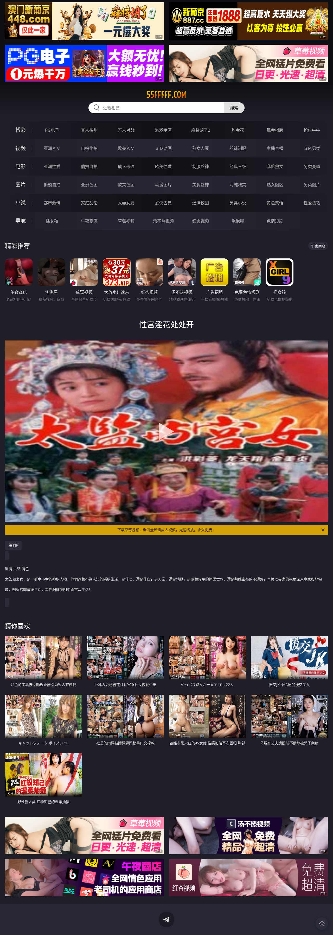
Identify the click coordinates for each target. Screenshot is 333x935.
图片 (20, 184)
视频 (20, 148)
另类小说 (237, 203)
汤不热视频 (163, 221)
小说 (20, 202)
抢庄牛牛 (312, 130)
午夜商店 (89, 221)
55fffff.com (166, 94)
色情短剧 (275, 221)
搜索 (234, 108)
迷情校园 (200, 203)
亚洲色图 (89, 185)
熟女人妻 (200, 148)
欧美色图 (126, 185)
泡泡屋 (238, 221)
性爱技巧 (312, 203)
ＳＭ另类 (312, 148)
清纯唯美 (237, 185)
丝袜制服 (237, 148)
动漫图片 (163, 185)
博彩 (20, 129)
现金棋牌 (275, 130)
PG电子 (52, 130)
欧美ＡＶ (126, 148)
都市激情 (52, 203)
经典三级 (237, 166)
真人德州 (89, 130)
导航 (20, 220)
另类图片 (312, 185)
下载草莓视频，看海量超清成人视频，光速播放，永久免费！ (166, 529)
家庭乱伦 (89, 203)
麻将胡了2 (200, 130)
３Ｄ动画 (163, 148)
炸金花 (238, 130)
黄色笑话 (275, 203)
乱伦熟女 (275, 166)
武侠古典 (163, 203)
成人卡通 (126, 166)
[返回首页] (322, 923)
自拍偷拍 (89, 148)
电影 (20, 166)
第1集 (13, 545)
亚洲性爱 (52, 166)
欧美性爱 (163, 166)
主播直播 (275, 148)
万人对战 (126, 130)
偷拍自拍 (89, 166)
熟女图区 (275, 185)
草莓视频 (126, 221)
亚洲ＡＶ (52, 148)
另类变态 (312, 166)
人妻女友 (126, 203)
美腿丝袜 (200, 185)
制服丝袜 (200, 166)
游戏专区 (163, 130)
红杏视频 (200, 221)
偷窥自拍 (52, 185)
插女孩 (52, 221)
